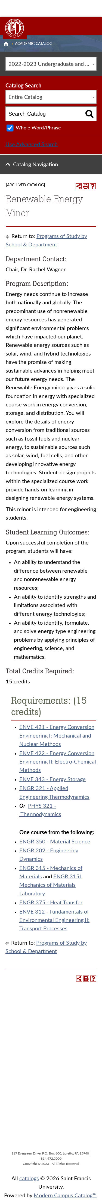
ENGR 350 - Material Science (54, 841)
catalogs (29, 1178)
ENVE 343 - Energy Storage (52, 779)
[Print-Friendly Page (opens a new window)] (86, 186)
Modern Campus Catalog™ (65, 1195)
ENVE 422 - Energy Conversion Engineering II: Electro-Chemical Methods (57, 762)
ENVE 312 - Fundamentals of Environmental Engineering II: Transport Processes (54, 920)
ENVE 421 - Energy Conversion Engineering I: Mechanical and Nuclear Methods (56, 736)
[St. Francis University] (15, 28)
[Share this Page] (79, 186)
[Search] (89, 113)
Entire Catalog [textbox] (25, 97)
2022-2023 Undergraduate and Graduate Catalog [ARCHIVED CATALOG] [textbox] (52, 64)
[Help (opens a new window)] (93, 186)
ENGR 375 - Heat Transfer (50, 902)
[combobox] (51, 64)
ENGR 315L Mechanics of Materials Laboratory (50, 885)
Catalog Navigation (35, 164)
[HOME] (6, 44)
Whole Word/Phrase (38, 128)
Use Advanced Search (31, 144)
